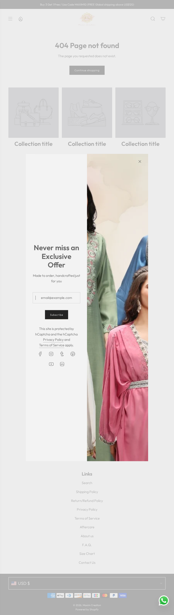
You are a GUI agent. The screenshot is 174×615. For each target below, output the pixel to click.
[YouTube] (51, 364)
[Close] (140, 161)
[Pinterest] (73, 354)
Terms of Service (51, 345)
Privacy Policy (53, 339)
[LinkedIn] (62, 364)
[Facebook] (40, 354)
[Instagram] (51, 354)
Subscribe (56, 314)
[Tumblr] (62, 354)
